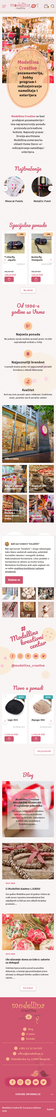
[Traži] (52, 6)
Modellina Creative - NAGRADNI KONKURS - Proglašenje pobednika (28, 802)
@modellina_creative (28, 665)
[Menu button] (4, 6)
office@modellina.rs (30, 1053)
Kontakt (30, 1038)
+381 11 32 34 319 (30, 1048)
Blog (30, 1029)
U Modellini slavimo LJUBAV (23, 889)
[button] (51, 188)
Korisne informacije (28, 1094)
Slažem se (14, 580)
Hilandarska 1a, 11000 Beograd (30, 1059)
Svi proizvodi (44, 751)
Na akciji (28, 290)
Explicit (50, 1109)
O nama (30, 1034)
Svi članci (28, 987)
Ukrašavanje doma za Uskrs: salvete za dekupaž (28, 961)
